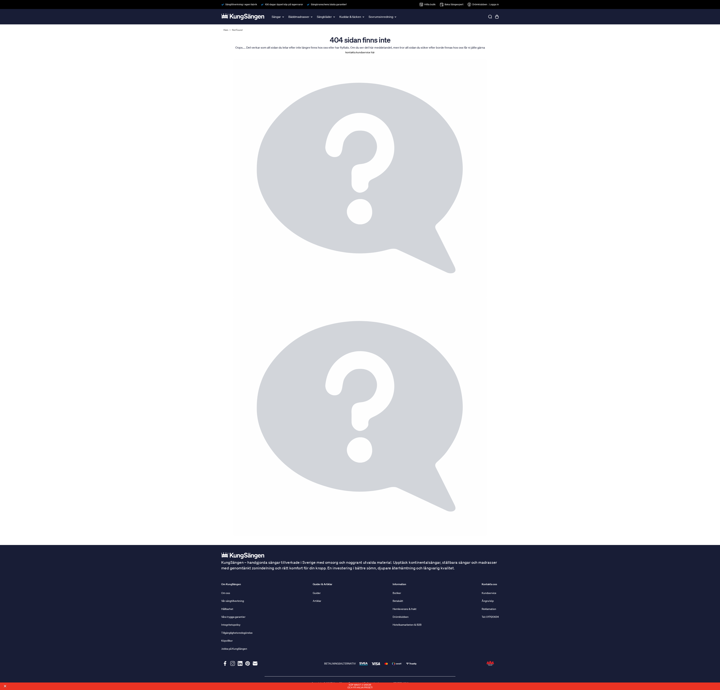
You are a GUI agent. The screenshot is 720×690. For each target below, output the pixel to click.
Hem (226, 30)
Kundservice (489, 593)
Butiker (397, 593)
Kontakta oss (489, 584)
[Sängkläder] (334, 17)
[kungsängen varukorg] (497, 17)
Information (399, 584)
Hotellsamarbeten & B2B (407, 624)
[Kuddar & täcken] (363, 17)
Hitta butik (430, 4)
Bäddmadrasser (298, 17)
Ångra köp (488, 601)
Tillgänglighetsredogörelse (237, 632)
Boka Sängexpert (454, 4)
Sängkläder (324, 17)
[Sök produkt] (490, 17)
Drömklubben (479, 4)
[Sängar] (283, 17)
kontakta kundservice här (360, 52)
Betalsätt (398, 601)
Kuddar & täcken (350, 17)
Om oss (225, 593)
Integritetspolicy (230, 624)
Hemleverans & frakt (404, 609)
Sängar (276, 17)
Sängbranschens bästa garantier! (329, 4)
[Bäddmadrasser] (312, 17)
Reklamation (489, 609)
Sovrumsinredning (381, 17)
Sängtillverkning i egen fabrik (241, 4)
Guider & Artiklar (322, 584)
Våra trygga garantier (233, 617)
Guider (317, 593)
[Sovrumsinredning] (395, 17)
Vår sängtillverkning (232, 601)
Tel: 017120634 (490, 617)
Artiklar (317, 601)
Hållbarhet (227, 609)
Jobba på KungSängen (234, 648)
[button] (5, 686)
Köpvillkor (227, 640)
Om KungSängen (231, 584)
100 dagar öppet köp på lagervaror (284, 4)
